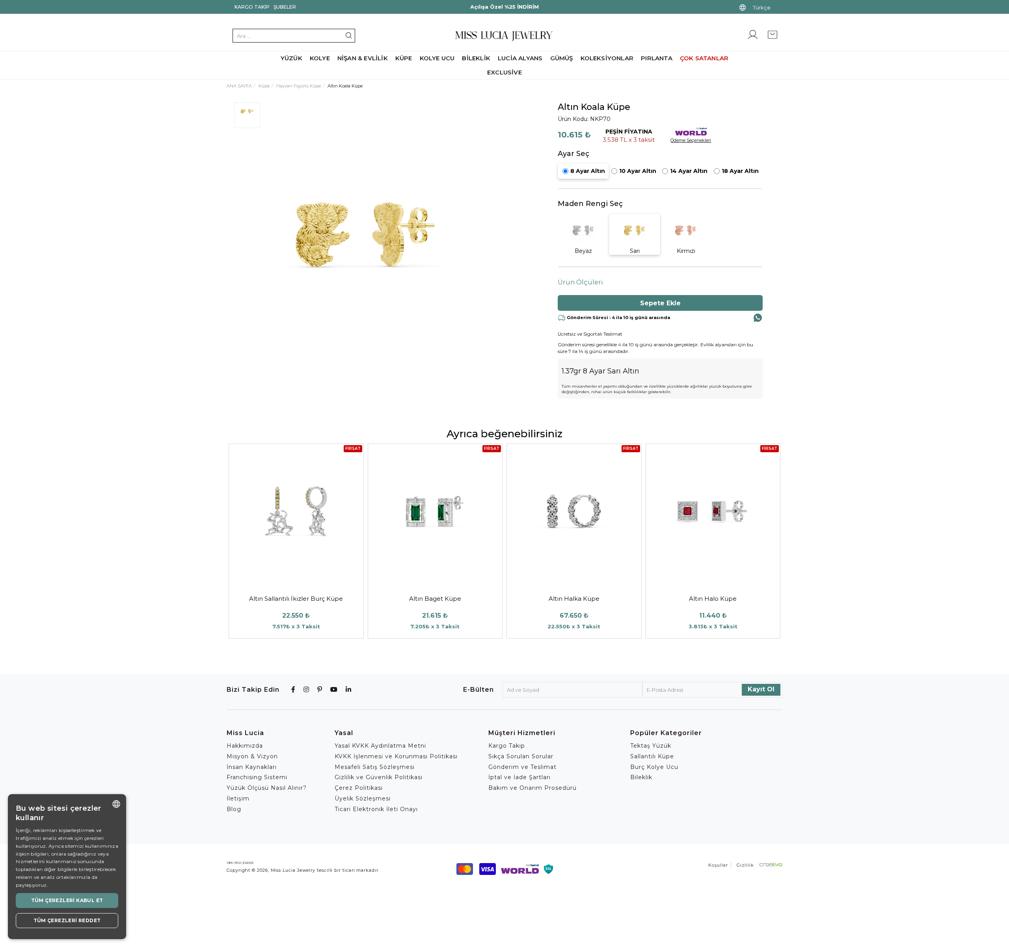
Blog (234, 809)
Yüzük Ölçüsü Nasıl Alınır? (267, 787)
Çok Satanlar (704, 58)
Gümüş (561, 58)
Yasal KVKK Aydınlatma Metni (380, 745)
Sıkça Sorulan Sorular (520, 756)
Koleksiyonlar (607, 58)
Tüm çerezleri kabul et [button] (67, 900)
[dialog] (67, 866)
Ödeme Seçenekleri (690, 140)
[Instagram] (306, 689)
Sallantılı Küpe (652, 756)
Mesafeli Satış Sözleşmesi (375, 767)
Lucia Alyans (520, 58)
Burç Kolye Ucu (654, 767)
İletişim (238, 798)
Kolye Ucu (437, 58)
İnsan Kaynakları (252, 767)
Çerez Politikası (359, 787)
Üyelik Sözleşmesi (363, 798)
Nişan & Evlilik (362, 58)
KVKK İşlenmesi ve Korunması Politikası (396, 756)
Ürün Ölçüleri (580, 282)
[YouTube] (334, 689)
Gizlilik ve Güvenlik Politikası (379, 777)
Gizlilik (745, 865)
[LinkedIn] (349, 689)
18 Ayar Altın (740, 171)
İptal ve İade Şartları (519, 777)
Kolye (320, 58)
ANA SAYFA (239, 86)
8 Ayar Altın (587, 171)
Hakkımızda (245, 745)
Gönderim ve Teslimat (522, 767)
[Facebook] (293, 689)
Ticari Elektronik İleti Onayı (376, 809)
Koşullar (718, 865)
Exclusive (504, 72)
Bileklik (476, 58)
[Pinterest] (319, 689)
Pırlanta (656, 58)
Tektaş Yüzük (650, 745)
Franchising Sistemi (257, 777)
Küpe (403, 58)
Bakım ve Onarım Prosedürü (532, 787)
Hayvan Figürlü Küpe (298, 86)
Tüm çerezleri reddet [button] (67, 920)
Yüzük (291, 58)
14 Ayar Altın (688, 171)
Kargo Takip (252, 7)
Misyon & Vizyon (252, 756)
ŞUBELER (285, 7)
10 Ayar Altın (637, 171)
